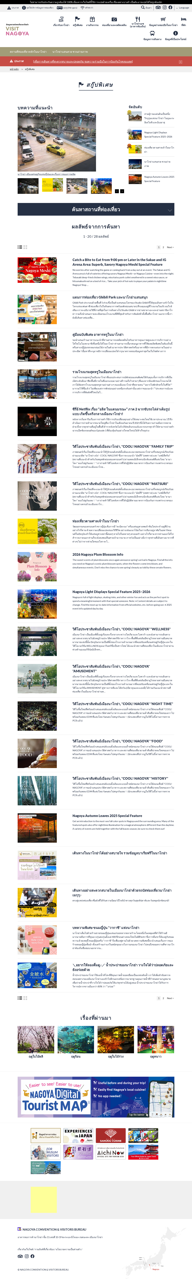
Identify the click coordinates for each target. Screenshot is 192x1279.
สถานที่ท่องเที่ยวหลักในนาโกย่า (28, 51)
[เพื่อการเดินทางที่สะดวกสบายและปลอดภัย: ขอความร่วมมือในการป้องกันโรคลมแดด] (83, 61)
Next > (170, 247)
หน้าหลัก (14, 69)
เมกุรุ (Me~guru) (70, 8)
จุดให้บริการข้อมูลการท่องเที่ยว (40, 8)
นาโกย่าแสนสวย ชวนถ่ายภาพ (70, 51)
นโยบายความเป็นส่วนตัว (68, 1249)
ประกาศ (15, 8)
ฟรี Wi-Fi (89, 8)
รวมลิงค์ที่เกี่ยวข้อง (44, 1249)
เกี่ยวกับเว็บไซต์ (25, 1249)
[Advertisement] (44, 1200)
